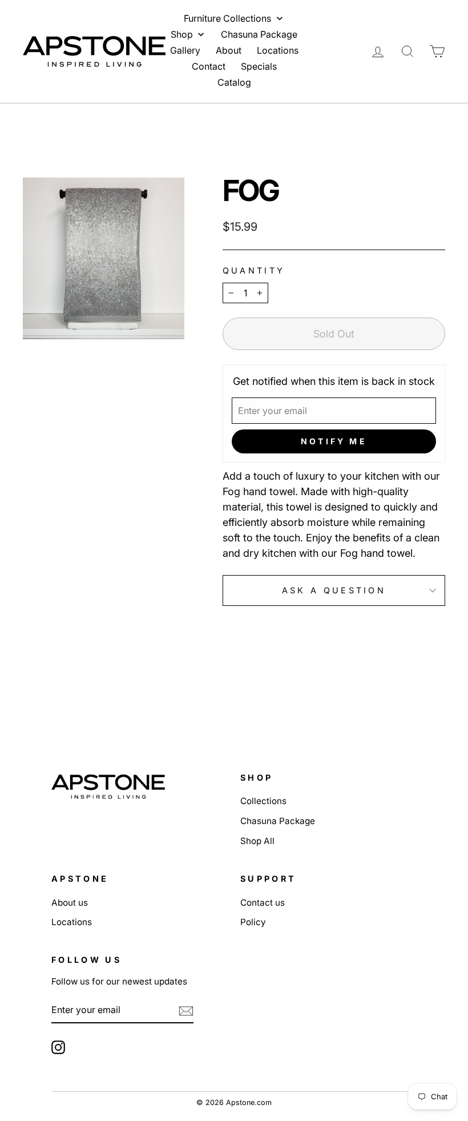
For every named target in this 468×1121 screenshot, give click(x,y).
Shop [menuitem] (182, 34)
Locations (71, 922)
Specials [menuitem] (259, 66)
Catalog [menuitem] (234, 82)
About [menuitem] (228, 50)
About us (69, 902)
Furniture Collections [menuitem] (227, 18)
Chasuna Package (277, 820)
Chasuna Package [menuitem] (259, 34)
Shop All (257, 840)
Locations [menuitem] (277, 50)
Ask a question (334, 590)
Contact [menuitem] (208, 66)
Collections (263, 800)
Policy (253, 922)
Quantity (254, 270)
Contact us (262, 902)
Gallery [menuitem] (185, 50)
